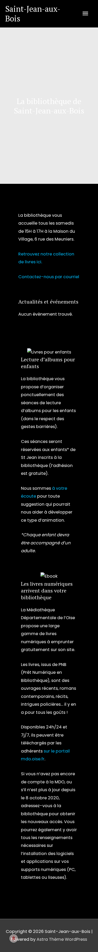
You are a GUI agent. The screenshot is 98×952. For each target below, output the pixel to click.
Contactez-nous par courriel (48, 277)
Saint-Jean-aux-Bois (32, 14)
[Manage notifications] (13, 938)
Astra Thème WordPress (62, 939)
